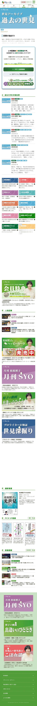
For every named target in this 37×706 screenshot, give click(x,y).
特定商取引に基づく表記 (9, 684)
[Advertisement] (18, 258)
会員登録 (23, 2)
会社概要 (5, 693)
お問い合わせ (6, 689)
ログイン (29, 2)
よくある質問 (6, 698)
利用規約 (5, 675)
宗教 (2, 29)
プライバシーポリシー (9, 680)
